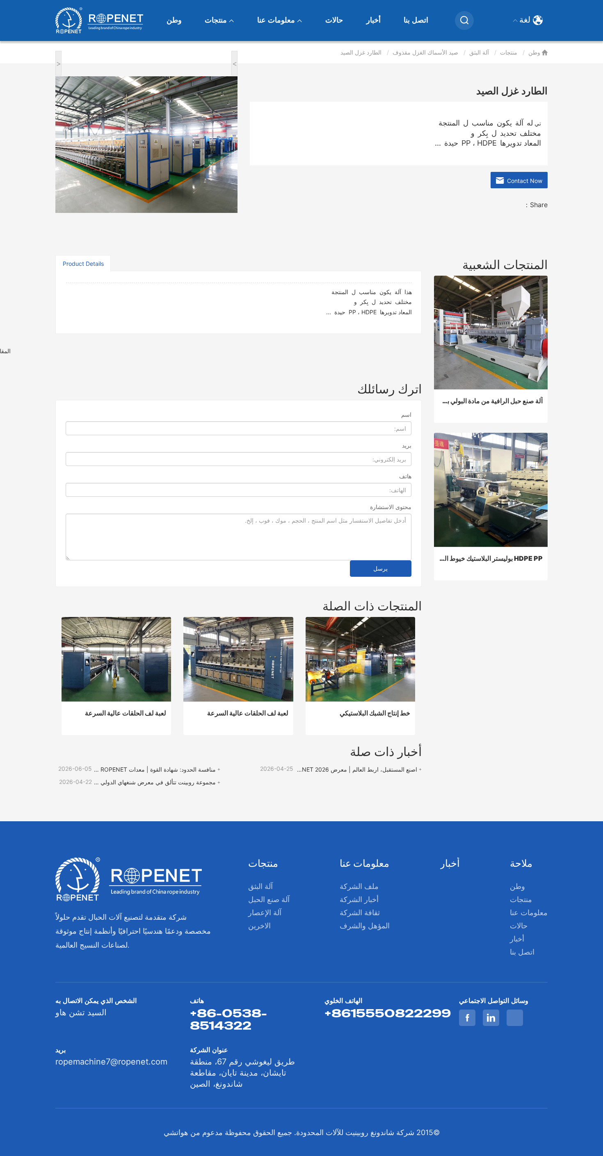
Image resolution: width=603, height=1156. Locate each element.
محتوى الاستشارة (390, 506)
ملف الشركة (359, 886)
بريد (406, 445)
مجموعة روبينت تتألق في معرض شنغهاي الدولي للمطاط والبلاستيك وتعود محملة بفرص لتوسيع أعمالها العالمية (154, 782)
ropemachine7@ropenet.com (111, 1062)
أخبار (373, 20)
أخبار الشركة (359, 899)
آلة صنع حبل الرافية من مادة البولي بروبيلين (491, 401)
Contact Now (523, 180)
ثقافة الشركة (360, 912)
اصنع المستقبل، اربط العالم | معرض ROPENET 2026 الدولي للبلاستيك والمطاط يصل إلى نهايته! (356, 769)
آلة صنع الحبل (269, 899)
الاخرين (259, 925)
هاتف (405, 476)
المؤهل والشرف (365, 925)
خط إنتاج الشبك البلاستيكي (375, 713)
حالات (334, 20)
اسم (406, 414)
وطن (174, 20)
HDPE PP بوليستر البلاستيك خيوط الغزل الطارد (491, 558)
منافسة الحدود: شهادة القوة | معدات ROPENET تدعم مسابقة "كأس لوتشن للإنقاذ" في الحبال (154, 769)
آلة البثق (479, 52)
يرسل (380, 568)
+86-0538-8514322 (228, 1019)
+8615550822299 (387, 1013)
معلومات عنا (277, 20)
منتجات (217, 20)
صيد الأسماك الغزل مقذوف (425, 52)
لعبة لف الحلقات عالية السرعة (125, 713)
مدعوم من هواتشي (193, 1132)
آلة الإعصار (264, 912)
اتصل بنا (416, 20)
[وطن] (99, 20)
